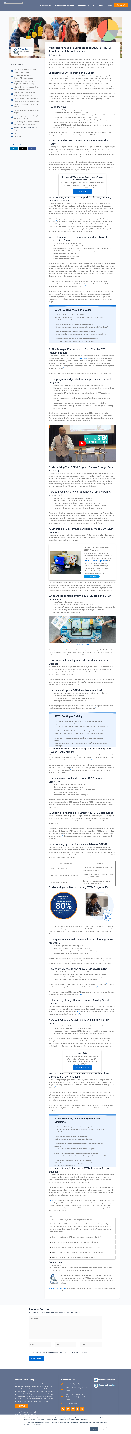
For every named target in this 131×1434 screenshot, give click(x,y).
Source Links (18, 136)
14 (101, 679)
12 (112, 587)
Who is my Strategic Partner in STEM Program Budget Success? (25, 129)
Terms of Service (21, 1412)
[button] (14, 148)
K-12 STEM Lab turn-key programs (95, 561)
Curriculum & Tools (86, 5)
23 (78, 1011)
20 (84, 849)
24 (55, 1087)
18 (56, 820)
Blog (110, 5)
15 (95, 707)
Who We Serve (45, 5)
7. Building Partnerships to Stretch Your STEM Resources (26, 105)
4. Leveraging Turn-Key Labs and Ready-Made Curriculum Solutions (26, 88)
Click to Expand (55, 1265)
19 (108, 830)
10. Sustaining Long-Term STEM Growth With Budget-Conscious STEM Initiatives (26, 123)
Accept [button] (94, 1429)
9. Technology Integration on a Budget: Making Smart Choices (26, 117)
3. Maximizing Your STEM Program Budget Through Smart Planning (25, 82)
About (101, 5)
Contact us (52, 1200)
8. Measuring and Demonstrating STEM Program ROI (26, 111)
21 (53, 933)
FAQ (15, 133)
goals (83, 358)
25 (78, 1099)
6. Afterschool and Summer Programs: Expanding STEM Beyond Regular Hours (26, 100)
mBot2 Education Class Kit (82, 644)
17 (66, 772)
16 (91, 759)
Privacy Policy (33, 1412)
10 (103, 522)
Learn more (92, 576)
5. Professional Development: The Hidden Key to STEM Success (24, 94)
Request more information (57, 1288)
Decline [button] (103, 1429)
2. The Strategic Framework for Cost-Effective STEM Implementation (25, 77)
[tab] (82, 1226)
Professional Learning (64, 5)
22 (109, 960)
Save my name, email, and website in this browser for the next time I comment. (60, 1352)
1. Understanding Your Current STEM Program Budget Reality (25, 71)
